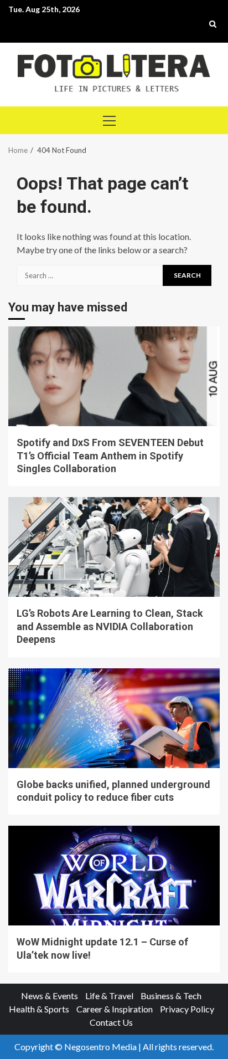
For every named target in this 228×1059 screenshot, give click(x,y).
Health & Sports (39, 1009)
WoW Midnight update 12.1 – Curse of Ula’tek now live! (114, 875)
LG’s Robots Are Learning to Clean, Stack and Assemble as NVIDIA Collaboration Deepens (114, 547)
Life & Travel (109, 995)
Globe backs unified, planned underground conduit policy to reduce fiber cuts (114, 718)
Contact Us (111, 1022)
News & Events (49, 995)
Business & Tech (171, 995)
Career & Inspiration (114, 1009)
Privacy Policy (187, 1009)
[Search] (213, 23)
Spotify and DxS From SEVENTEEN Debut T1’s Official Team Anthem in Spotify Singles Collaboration (114, 376)
